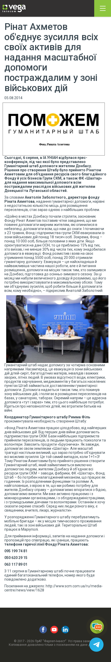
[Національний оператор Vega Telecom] (14, 8)
